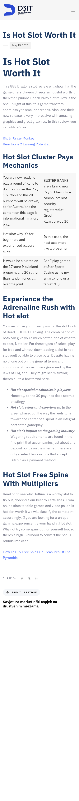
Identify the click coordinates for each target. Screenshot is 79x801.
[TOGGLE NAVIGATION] (63, 10)
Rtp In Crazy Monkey (19, 138)
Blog (6, 790)
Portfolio (9, 776)
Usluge (8, 763)
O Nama (8, 750)
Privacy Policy (12, 797)
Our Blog (9, 783)
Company (9, 743)
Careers (8, 756)
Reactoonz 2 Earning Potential (26, 144)
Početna (9, 737)
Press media (11, 770)
